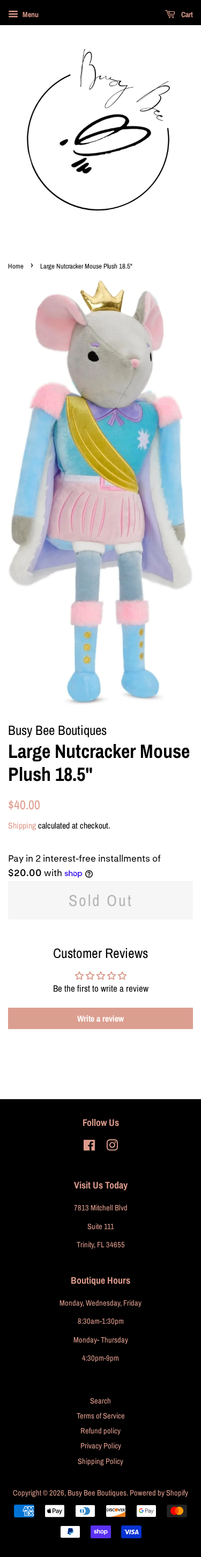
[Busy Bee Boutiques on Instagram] (112, 1147)
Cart (186, 14)
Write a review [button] (100, 1018)
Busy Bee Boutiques (97, 1492)
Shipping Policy (100, 1461)
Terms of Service (101, 1415)
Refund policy (100, 1430)
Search (100, 1400)
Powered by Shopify (159, 1492)
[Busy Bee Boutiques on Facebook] (89, 1147)
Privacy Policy (100, 1445)
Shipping (22, 825)
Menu (30, 14)
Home (16, 266)
